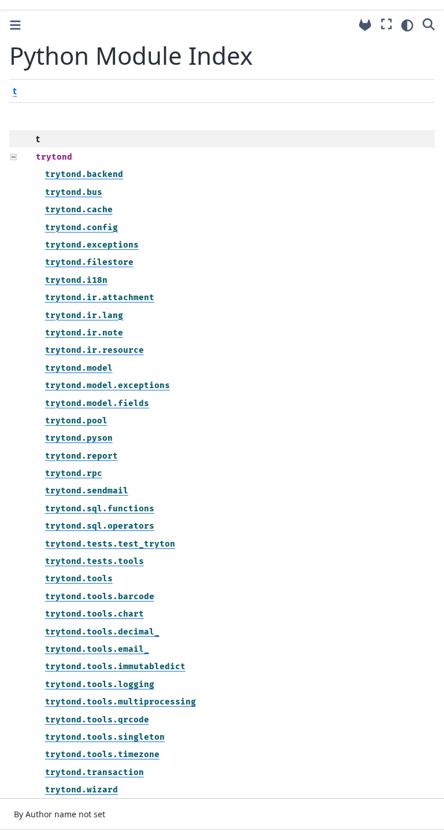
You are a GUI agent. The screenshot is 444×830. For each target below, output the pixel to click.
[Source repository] (365, 25)
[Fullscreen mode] (386, 24)
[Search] (428, 24)
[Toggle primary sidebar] (15, 25)
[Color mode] (407, 25)
